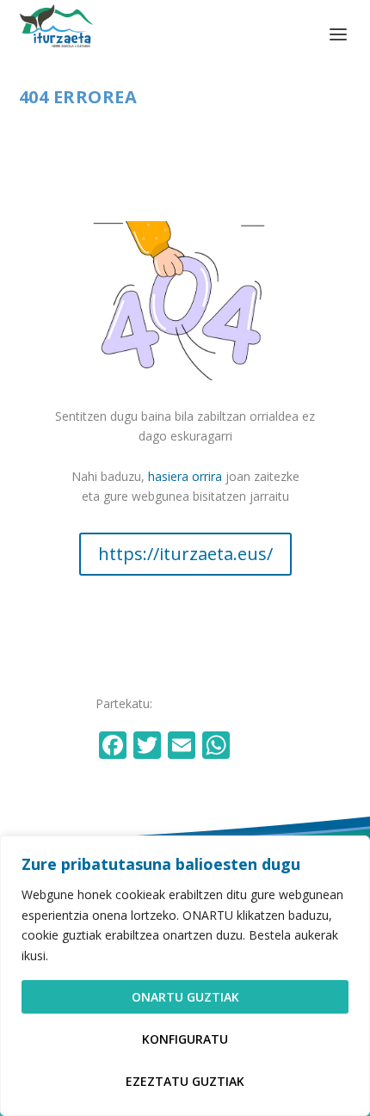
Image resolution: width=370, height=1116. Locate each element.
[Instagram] (253, 747)
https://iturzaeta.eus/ (185, 553)
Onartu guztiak (185, 997)
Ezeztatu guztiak (185, 1081)
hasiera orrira (185, 476)
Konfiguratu (185, 1039)
